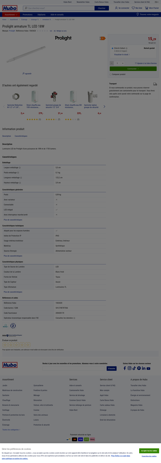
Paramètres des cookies (149, 456)
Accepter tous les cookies (149, 451)
